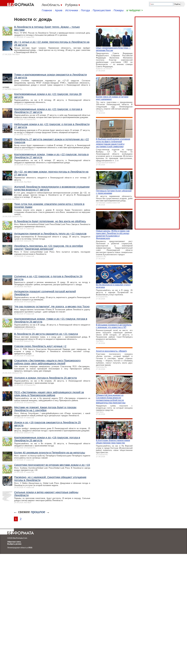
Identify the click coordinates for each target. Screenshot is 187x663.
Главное (47, 10)
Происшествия (102, 10)
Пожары (119, 10)
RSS (30, 548)
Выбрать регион (14, 544)
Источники (71, 10)
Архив (58, 10)
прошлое (38, 512)
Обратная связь (14, 542)
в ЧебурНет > (135, 10)
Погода (85, 10)
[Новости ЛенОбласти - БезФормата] (17, 3)
